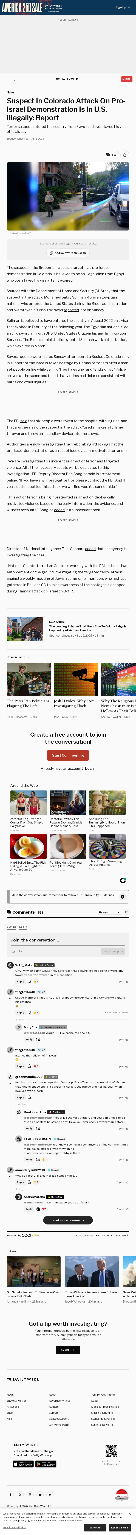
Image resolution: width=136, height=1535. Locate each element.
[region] (68, 1522)
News (10, 1394)
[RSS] (49, 1494)
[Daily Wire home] (68, 79)
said (23, 421)
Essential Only (119, 1527)
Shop (10, 1412)
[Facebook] (10, 1494)
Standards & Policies (103, 1418)
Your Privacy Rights (103, 1394)
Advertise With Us (59, 1400)
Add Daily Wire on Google (71, 252)
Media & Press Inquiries (105, 1406)
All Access (13, 1406)
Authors (54, 1406)
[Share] (124, 154)
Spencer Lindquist (17, 138)
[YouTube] (40, 1494)
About (52, 1394)
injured (47, 357)
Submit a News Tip (102, 1424)
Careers (54, 1412)
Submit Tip (68, 1349)
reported (71, 310)
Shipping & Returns (102, 1412)
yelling (52, 369)
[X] (20, 1494)
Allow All (95, 1527)
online (12, 480)
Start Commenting (68, 755)
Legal (94, 1400)
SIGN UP (126, 79)
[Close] (130, 1514)
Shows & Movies (17, 1400)
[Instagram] (30, 1494)
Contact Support (59, 1418)
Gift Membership (59, 1424)
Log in (90, 768)
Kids (9, 1418)
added (59, 510)
